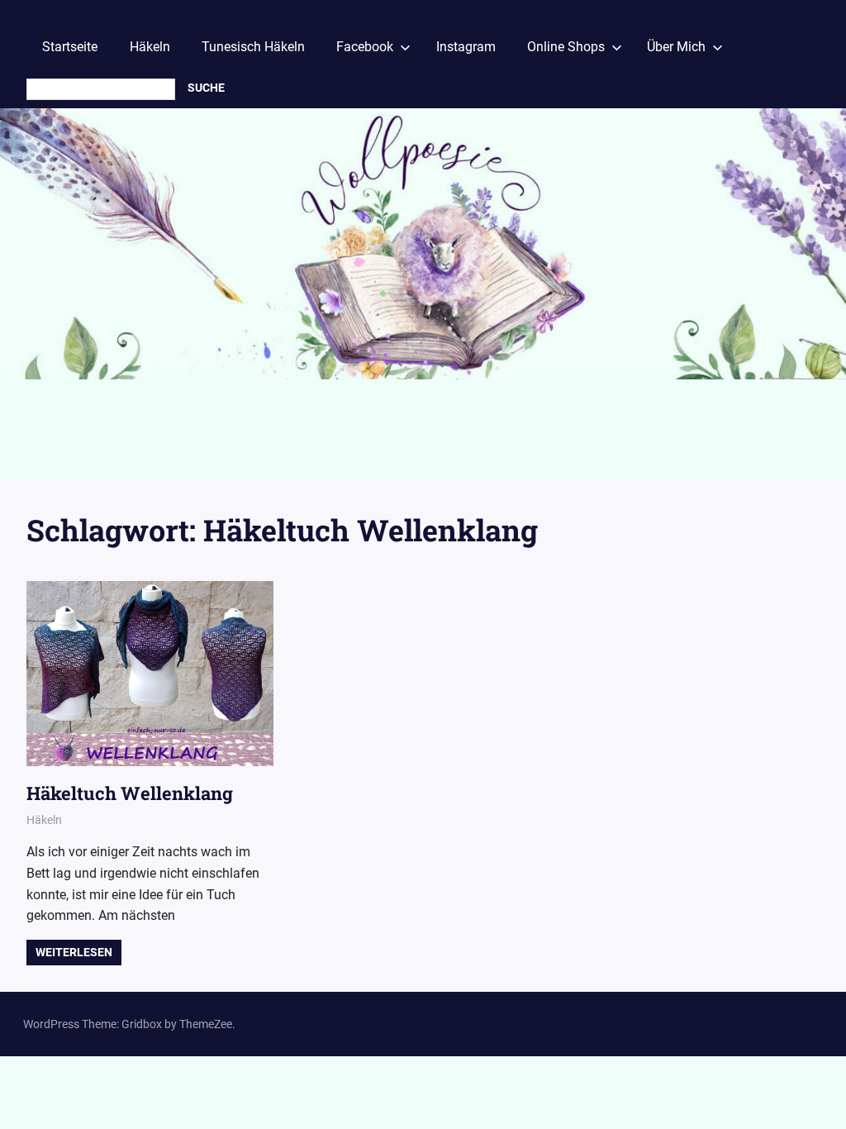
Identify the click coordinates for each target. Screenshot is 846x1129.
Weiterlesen (74, 952)
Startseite (69, 47)
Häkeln (150, 47)
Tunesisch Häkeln (253, 47)
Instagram (466, 47)
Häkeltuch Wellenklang (129, 793)
